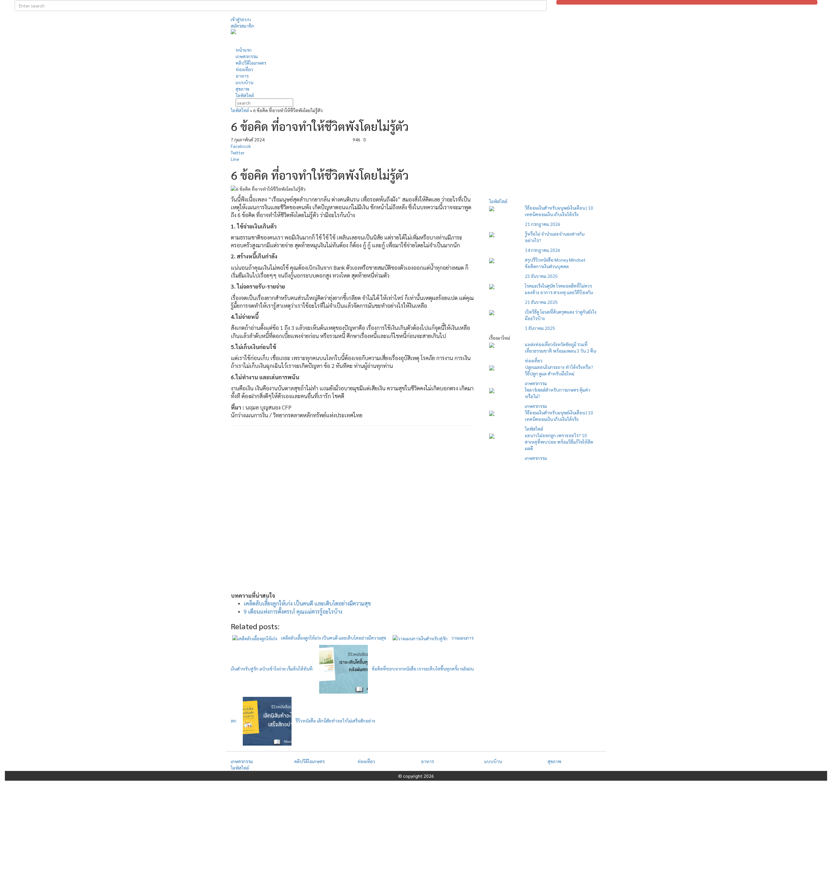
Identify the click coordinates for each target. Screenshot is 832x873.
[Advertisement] (476, 37)
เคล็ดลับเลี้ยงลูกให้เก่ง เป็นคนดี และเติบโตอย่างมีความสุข (307, 603)
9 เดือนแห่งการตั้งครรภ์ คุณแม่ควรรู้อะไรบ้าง (293, 611)
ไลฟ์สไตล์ (240, 110)
